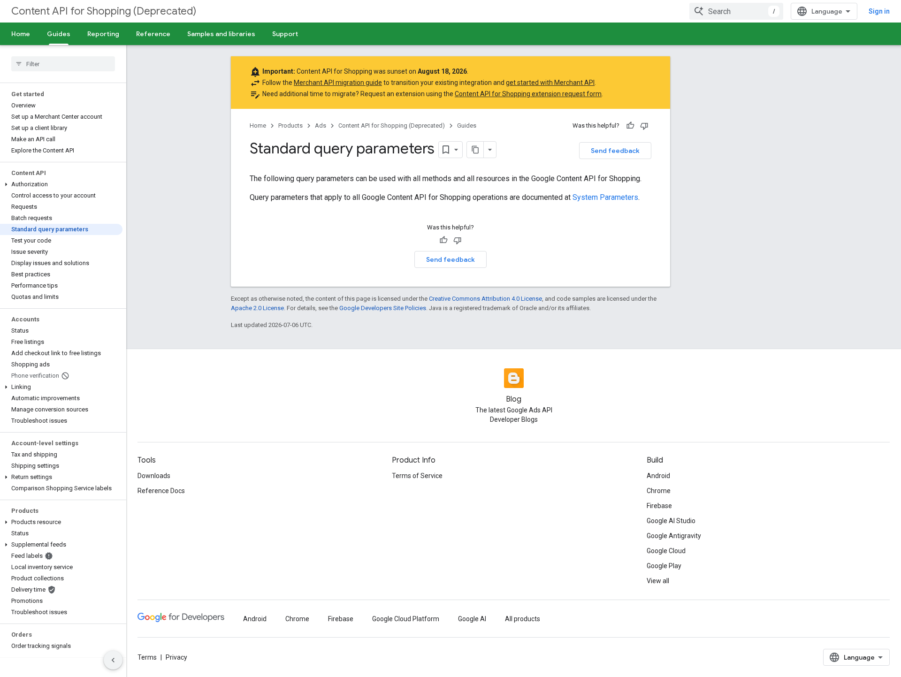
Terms (147, 657)
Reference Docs (161, 490)
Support (285, 34)
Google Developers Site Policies (382, 308)
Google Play (664, 566)
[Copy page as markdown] (475, 150)
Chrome (659, 490)
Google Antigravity (674, 536)
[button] (61, 184)
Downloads (153, 475)
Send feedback (615, 150)
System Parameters (605, 197)
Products (290, 125)
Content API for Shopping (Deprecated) (103, 11)
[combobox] (736, 11)
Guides (58, 34)
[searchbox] (63, 63)
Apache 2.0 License (257, 308)
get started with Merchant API (550, 82)
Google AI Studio (671, 521)
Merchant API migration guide (338, 82)
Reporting (103, 34)
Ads (320, 125)
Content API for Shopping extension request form (528, 94)
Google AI (472, 619)
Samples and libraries (221, 34)
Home (20, 34)
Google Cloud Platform (405, 619)
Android (658, 475)
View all (658, 581)
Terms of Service (417, 475)
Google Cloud (666, 551)
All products (522, 619)
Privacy (176, 657)
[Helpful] (630, 126)
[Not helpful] (644, 126)
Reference (153, 34)
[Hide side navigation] (113, 660)
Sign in (879, 11)
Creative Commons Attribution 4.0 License (485, 298)
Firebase (659, 506)
